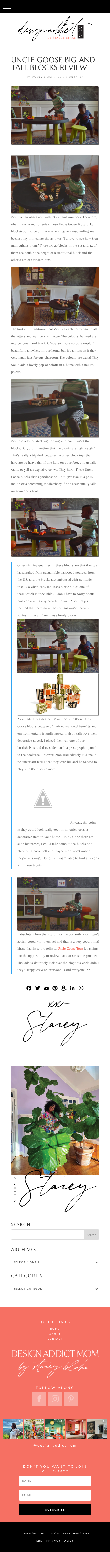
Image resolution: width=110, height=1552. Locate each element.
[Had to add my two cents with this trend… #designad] (55, 1429)
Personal (76, 77)
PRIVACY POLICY (60, 1541)
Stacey (37, 77)
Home (55, 1328)
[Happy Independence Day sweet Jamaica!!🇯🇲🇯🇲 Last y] (13, 1429)
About (55, 1334)
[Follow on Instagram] (55, 1399)
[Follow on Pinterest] (71, 1399)
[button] (7, 6)
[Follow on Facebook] (39, 1399)
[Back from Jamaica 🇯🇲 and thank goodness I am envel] (76, 1429)
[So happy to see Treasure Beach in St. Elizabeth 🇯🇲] (97, 1429)
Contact (55, 1338)
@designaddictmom (55, 1445)
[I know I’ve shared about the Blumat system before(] (34, 1429)
